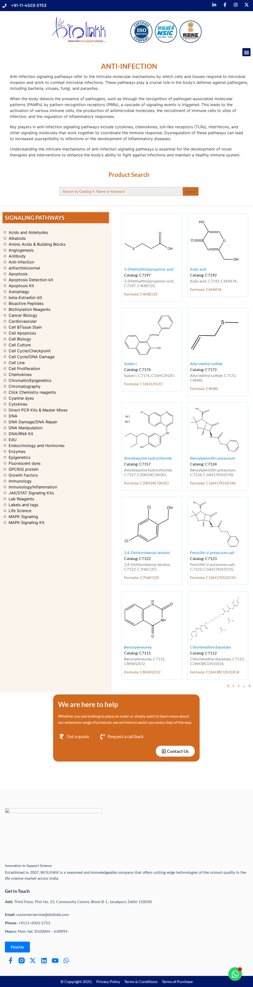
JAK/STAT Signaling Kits (31, 492)
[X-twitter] (33, 960)
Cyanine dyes (21, 398)
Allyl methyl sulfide (206, 363)
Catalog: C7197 (137, 275)
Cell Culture (20, 344)
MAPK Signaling (23, 516)
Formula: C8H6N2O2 (142, 672)
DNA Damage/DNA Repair (33, 421)
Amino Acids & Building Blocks (37, 244)
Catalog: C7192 (203, 275)
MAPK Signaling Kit (26, 522)
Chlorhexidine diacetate (210, 647)
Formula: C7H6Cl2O (141, 577)
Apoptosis (18, 273)
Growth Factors (23, 475)
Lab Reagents (21, 498)
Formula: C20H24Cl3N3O (146, 483)
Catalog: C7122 (137, 558)
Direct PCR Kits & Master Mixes (38, 410)
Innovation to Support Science (28, 865)
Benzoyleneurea (137, 647)
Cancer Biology (23, 315)
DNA (13, 415)
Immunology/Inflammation (33, 486)
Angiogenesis (21, 250)
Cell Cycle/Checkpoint (30, 350)
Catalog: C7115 (137, 653)
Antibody (17, 256)
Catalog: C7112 (203, 653)
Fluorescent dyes (25, 463)
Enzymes (17, 451)
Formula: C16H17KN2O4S (213, 483)
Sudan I (130, 363)
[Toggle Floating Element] (235, 974)
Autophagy (19, 291)
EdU (13, 439)
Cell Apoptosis (22, 333)
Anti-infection (21, 262)
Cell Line (17, 362)
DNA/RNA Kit (21, 433)
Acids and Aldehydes (28, 232)
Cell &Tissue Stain (25, 327)
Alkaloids (17, 238)
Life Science (20, 510)
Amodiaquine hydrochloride (148, 458)
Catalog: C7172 (203, 369)
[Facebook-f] (10, 960)
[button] (246, 52)
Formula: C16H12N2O (143, 383)
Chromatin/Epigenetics (30, 380)
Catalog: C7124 (203, 464)
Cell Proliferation (24, 368)
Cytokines (18, 404)
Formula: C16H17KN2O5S (213, 577)
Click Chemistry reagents (32, 392)
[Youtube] (55, 960)
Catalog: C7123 (203, 558)
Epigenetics (19, 457)
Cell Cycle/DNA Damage (32, 356)
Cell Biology (20, 338)
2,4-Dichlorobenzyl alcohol (147, 552)
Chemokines (20, 374)
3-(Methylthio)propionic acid (148, 269)
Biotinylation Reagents (29, 309)
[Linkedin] (44, 960)
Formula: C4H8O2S (140, 294)
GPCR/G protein (24, 469)
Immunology (20, 481)
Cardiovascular (23, 321)
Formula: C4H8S (204, 388)
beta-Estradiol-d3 (25, 297)
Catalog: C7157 (137, 464)
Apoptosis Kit (21, 285)
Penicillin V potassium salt (212, 552)
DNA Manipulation (25, 427)
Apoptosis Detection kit (31, 279)
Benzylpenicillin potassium (212, 458)
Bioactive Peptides (26, 303)
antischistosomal (24, 267)
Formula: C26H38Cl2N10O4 (214, 672)
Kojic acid (198, 269)
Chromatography (25, 386)
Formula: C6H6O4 (205, 289)
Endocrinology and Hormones (36, 445)
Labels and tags (23, 504)
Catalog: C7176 (137, 369)
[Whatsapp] (66, 960)
